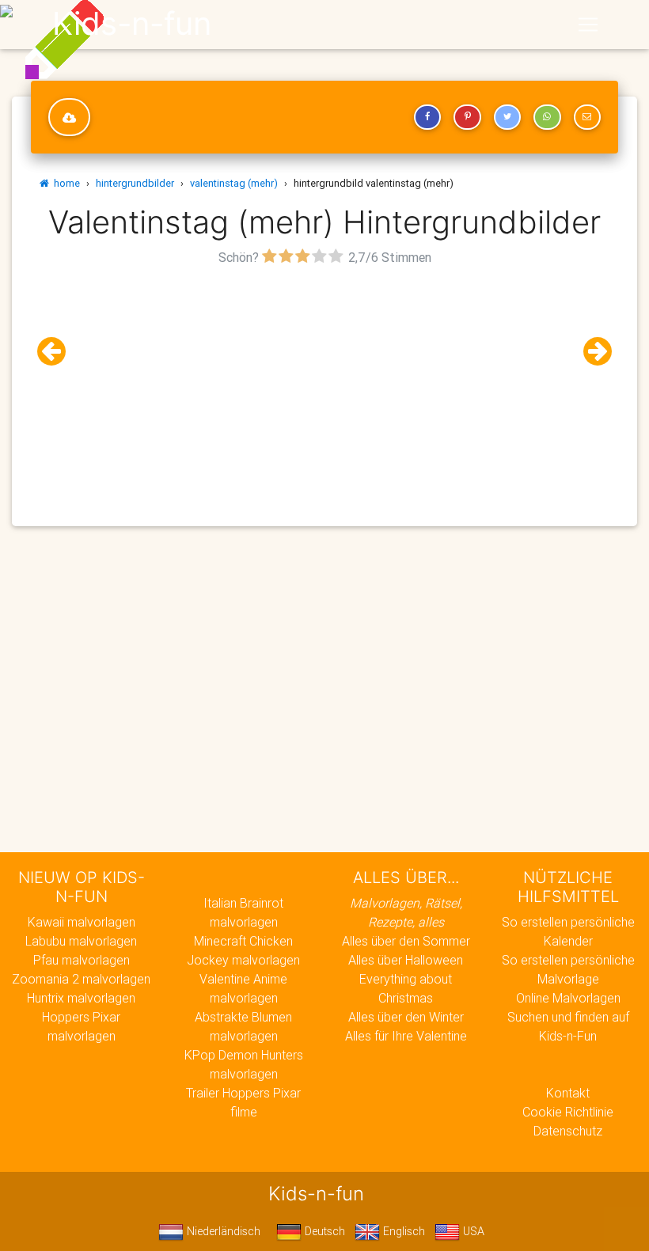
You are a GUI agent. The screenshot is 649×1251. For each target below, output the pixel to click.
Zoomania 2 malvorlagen (81, 979)
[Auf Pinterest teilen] (467, 117)
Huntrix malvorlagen (81, 998)
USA (472, 1231)
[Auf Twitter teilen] (507, 117)
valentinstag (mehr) (234, 183)
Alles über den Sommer (406, 941)
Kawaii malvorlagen (81, 922)
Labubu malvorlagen (81, 941)
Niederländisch (222, 1231)
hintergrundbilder (135, 183)
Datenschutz (567, 1131)
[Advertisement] (324, 380)
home (64, 183)
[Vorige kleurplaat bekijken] (57, 352)
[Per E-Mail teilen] (587, 117)
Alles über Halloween (405, 960)
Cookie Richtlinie (567, 1112)
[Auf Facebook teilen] (427, 117)
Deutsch (323, 1231)
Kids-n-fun (131, 23)
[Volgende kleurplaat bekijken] (591, 352)
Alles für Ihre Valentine (406, 1036)
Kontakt (568, 1093)
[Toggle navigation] (588, 24)
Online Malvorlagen (568, 998)
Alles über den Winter (406, 1017)
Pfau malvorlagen (81, 960)
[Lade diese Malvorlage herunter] (69, 117)
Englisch (402, 1231)
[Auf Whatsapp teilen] (546, 117)
